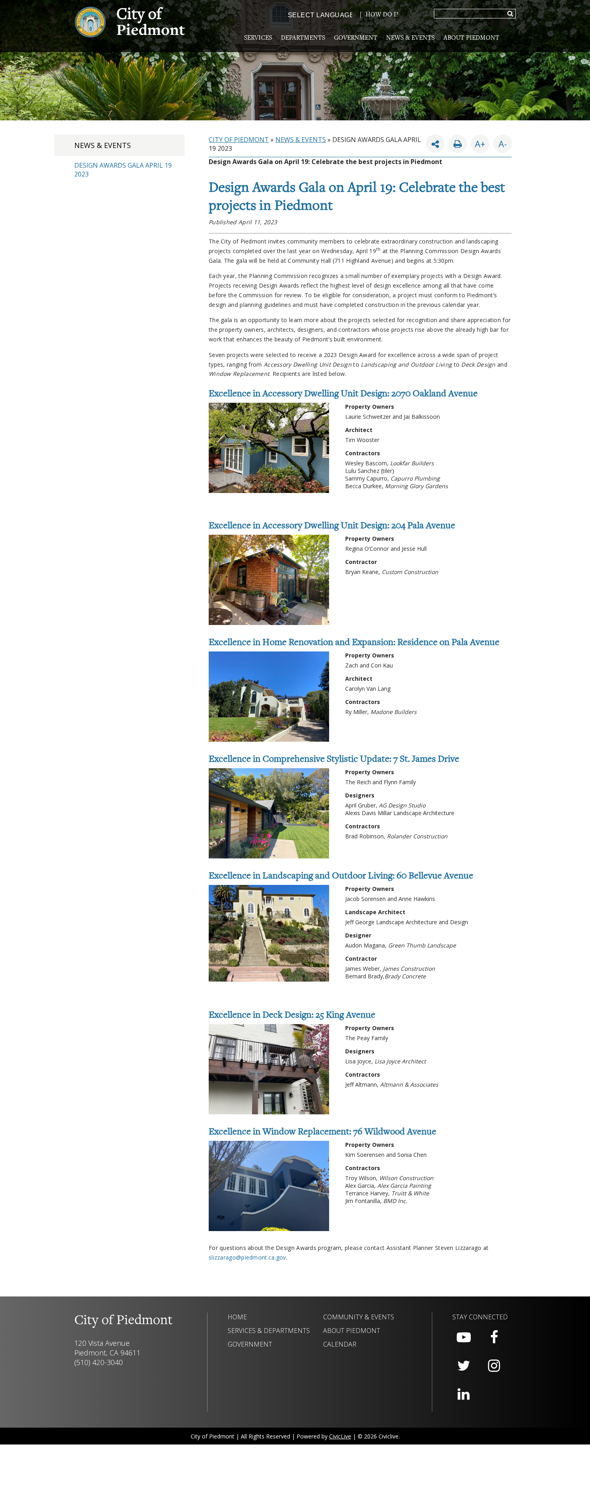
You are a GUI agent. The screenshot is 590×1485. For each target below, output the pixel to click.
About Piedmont (471, 38)
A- (500, 142)
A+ (480, 144)
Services (258, 38)
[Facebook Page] (494, 1337)
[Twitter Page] (463, 1366)
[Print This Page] (457, 143)
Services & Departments (269, 1330)
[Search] (510, 14)
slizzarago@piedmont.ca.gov (247, 1257)
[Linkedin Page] (463, 1394)
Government (355, 38)
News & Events (410, 38)
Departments (303, 38)
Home (237, 1317)
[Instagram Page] (494, 1366)
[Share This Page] (435, 143)
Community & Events (358, 1317)
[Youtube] (463, 1337)
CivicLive (340, 1436)
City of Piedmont (239, 139)
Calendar (339, 1344)
